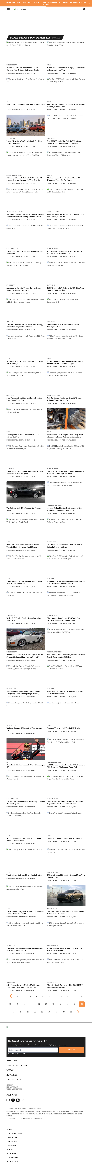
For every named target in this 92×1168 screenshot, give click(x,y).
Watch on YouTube (17, 1065)
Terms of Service (12, 1054)
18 (53, 1004)
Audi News (10, 505)
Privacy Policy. (22, 1054)
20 (67, 1004)
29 (56, 1012)
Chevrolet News (53, 395)
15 (32, 1004)
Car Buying (11, 138)
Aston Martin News (14, 175)
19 (60, 1004)
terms (77, 1114)
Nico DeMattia (12, 73)
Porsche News (12, 65)
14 (24, 1004)
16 (39, 1004)
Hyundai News (52, 872)
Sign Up (71, 1050)
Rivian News (11, 615)
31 (71, 1012)
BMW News (51, 138)
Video (9, 1150)
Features (11, 1146)
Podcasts (11, 1154)
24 (21, 1012)
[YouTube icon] (8, 1100)
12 (10, 1004)
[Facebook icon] (18, 1100)
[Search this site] (84, 9)
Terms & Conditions (14, 1089)
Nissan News (52, 909)
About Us (12, 1060)
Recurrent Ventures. (19, 1108)
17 (46, 1004)
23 (13, 1012)
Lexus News (11, 945)
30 (64, 1012)
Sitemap (10, 1085)
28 (49, 1012)
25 (28, 1012)
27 (42, 1012)
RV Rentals (12, 1162)
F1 (7, 101)
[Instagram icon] (13, 1100)
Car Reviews (13, 1142)
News (49, 65)
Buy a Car (12, 1075)
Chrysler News (13, 248)
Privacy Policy (26, 2)
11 (82, 996)
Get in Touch (14, 1080)
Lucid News (11, 285)
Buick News (51, 542)
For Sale (10, 322)
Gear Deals (12, 1158)
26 (35, 1012)
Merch (10, 1070)
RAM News (10, 468)
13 (17, 1004)
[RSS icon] (22, 1100)
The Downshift (14, 1134)
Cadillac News (53, 212)
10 (75, 996)
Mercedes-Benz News (15, 212)
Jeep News (10, 395)
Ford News (51, 578)
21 (75, 1004)
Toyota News (11, 689)
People (49, 175)
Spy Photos (12, 1138)
